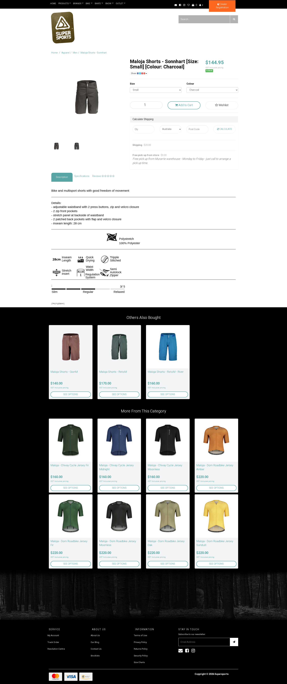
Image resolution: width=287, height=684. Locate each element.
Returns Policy (140, 648)
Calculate (225, 129)
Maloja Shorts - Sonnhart (94, 52)
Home (53, 3)
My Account (53, 635)
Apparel (65, 52)
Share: (134, 73)
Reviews (97, 176)
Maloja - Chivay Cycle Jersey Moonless (165, 467)
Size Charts (139, 662)
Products (63, 3)
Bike (87, 3)
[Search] (234, 19)
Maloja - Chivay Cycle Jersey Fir (69, 465)
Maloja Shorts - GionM (64, 372)
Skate (97, 3)
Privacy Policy (140, 642)
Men (75, 52)
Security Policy (141, 655)
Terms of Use (140, 635)
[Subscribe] (234, 642)
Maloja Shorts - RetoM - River (166, 372)
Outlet (118, 3)
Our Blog (95, 642)
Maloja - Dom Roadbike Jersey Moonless (117, 543)
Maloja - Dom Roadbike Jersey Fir (68, 543)
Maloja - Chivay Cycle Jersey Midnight (116, 467)
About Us (95, 635)
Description (62, 177)
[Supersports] (62, 26)
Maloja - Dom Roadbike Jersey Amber (214, 467)
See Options (70, 394)
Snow (107, 3)
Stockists (95, 655)
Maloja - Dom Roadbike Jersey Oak (166, 543)
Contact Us (96, 648)
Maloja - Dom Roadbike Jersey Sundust (214, 543)
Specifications (81, 176)
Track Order (53, 642)
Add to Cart (185, 105)
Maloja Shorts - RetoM (113, 372)
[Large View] (56, 146)
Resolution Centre (56, 648)
